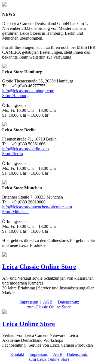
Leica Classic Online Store (39, 266)
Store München (15, 211)
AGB (48, 302)
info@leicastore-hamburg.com (28, 90)
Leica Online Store (28, 323)
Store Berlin (12, 153)
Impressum (28, 302)
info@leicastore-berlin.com (25, 148)
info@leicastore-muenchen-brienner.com (37, 207)
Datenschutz (68, 302)
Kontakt (17, 354)
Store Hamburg (15, 95)
